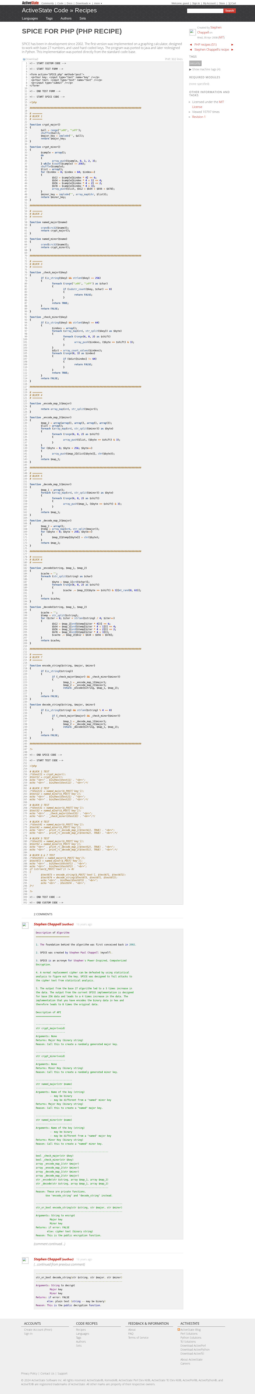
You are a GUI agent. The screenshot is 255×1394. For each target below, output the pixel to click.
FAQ (130, 1333)
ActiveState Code (45, 10)
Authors (66, 18)
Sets (82, 18)
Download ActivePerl (193, 1345)
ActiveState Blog (190, 1329)
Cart (233, 3)
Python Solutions (190, 1337)
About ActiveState (191, 1359)
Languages (30, 18)
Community (47, 3)
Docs (69, 3)
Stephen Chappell (54, 924)
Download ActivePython (195, 1349)
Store (222, 3)
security (195, 63)
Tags (49, 18)
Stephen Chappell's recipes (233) (216, 49)
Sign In (196, 3)
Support (63, 1373)
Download (32, 59)
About (132, 1329)
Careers (185, 1363)
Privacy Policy (29, 1373)
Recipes (86, 10)
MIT (221, 37)
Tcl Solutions (188, 1341)
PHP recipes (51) (205, 44)
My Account (209, 3)
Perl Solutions (189, 1333)
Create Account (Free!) (38, 1329)
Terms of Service (138, 1337)
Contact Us (47, 1373)
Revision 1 (199, 117)
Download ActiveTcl (192, 1353)
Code (60, 3)
